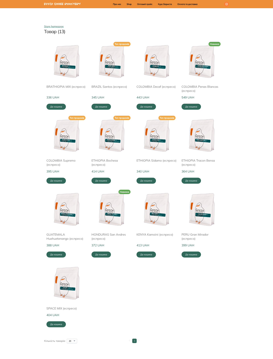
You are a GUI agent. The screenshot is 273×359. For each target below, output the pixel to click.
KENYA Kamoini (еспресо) (154, 234)
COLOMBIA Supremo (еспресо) (61, 162)
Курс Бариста (165, 4)
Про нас (117, 4)
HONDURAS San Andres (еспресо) (108, 236)
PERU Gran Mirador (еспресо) (195, 236)
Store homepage (54, 26)
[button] (226, 4)
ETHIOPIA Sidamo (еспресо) (156, 160)
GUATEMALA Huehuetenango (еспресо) (64, 236)
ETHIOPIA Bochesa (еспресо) (104, 162)
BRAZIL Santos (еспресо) (109, 87)
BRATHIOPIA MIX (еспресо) (65, 87)
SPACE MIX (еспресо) (61, 308)
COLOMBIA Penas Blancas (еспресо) (200, 89)
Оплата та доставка (187, 4)
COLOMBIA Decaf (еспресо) (156, 87)
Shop (129, 4)
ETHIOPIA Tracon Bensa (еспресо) (198, 162)
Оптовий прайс (144, 4)
